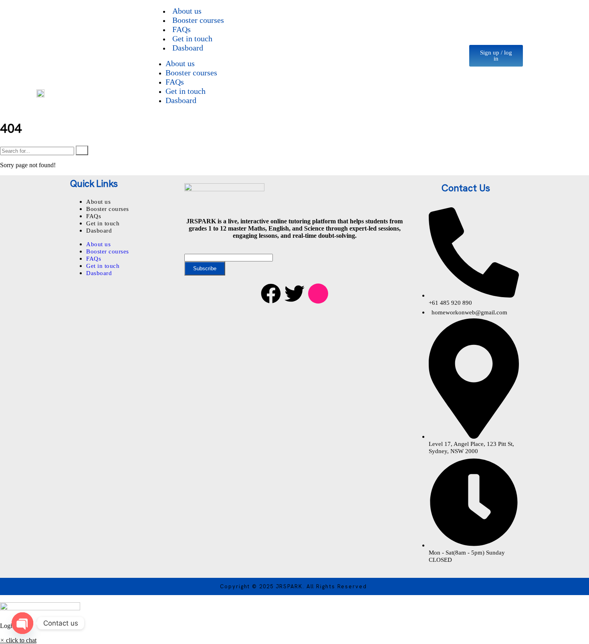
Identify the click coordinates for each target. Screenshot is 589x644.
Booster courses (198, 20)
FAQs (174, 81)
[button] (18, 640)
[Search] (82, 150)
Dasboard (187, 47)
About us (180, 63)
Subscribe (204, 268)
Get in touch (185, 91)
